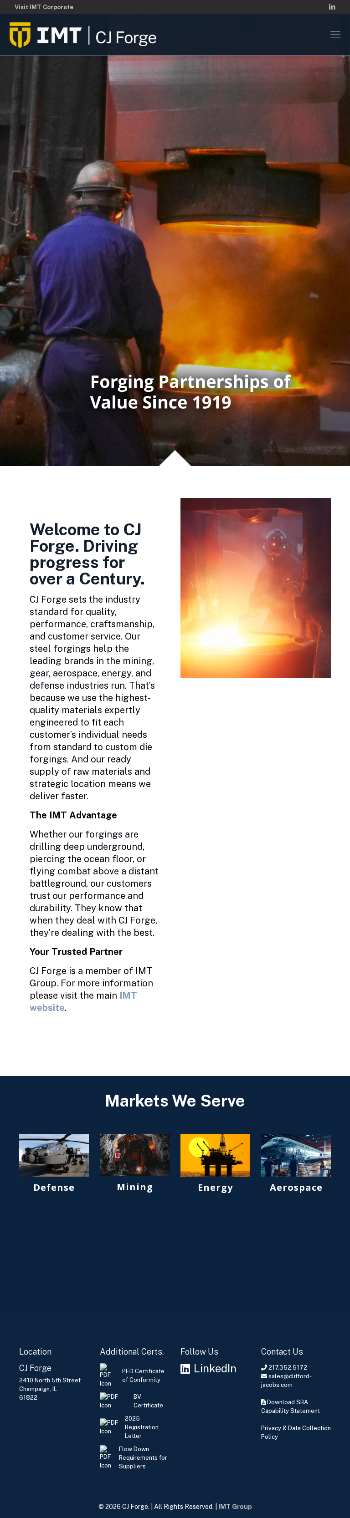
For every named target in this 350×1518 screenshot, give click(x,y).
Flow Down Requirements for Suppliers (143, 1458)
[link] (54, 1166)
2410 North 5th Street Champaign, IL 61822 (50, 1389)
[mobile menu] (335, 34)
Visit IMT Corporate (44, 7)
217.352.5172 (287, 1367)
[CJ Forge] (84, 34)
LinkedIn (215, 1368)
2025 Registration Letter (142, 1427)
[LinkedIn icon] (332, 6)
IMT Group (235, 1506)
